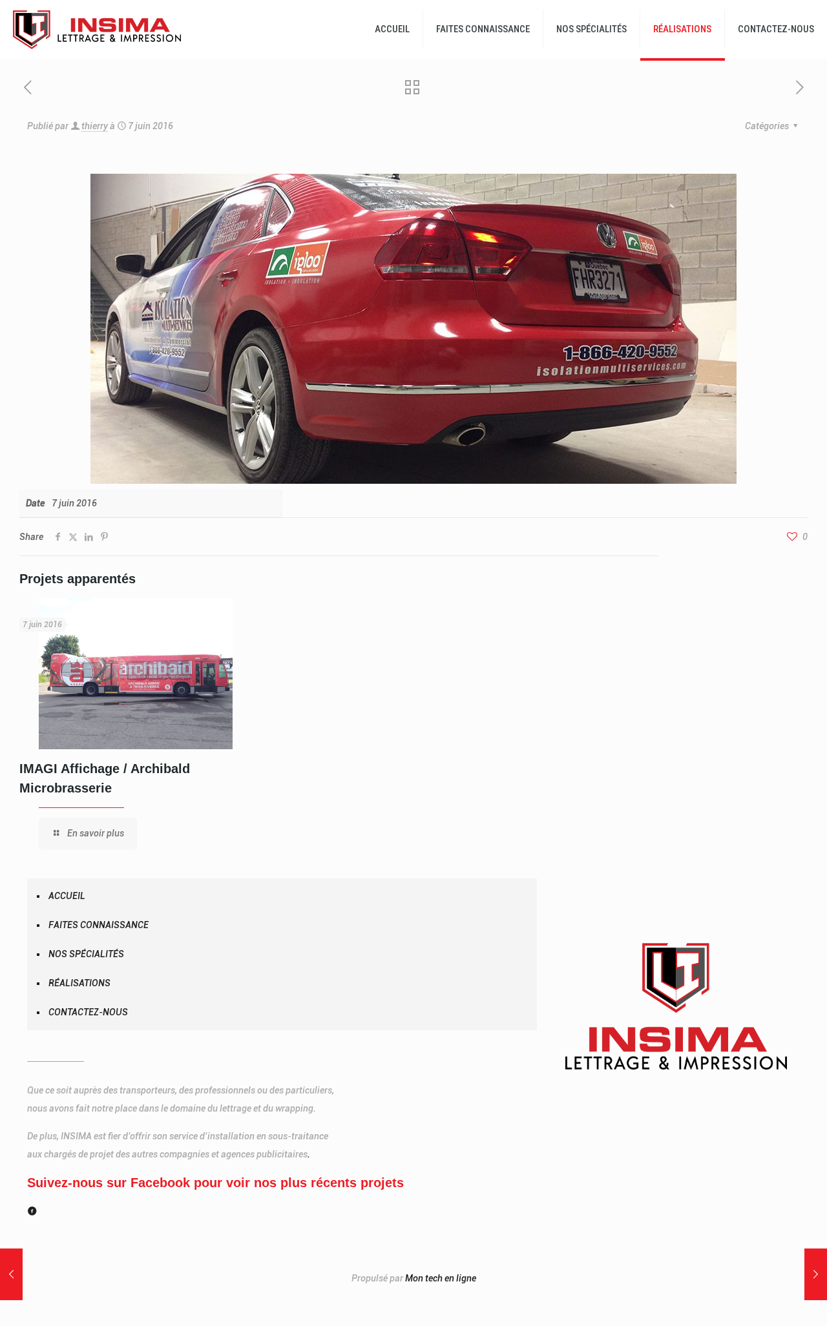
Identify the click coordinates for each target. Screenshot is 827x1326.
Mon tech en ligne (440, 1278)
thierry (94, 126)
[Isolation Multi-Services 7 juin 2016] (815, 1274)
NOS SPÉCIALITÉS (86, 954)
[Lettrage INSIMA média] (97, 29)
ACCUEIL (66, 896)
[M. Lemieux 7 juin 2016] (11, 1274)
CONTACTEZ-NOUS (88, 1012)
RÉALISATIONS (79, 983)
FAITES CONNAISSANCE (98, 925)
